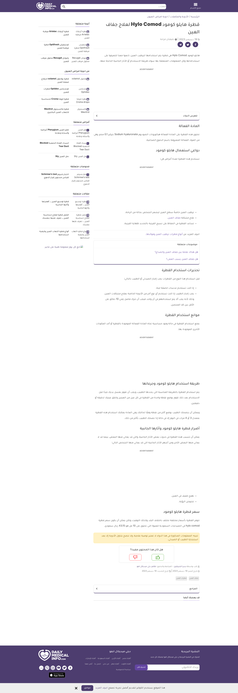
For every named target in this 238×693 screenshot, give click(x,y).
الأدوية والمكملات (179, 17)
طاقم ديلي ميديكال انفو (146, 567)
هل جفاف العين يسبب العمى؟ (182, 259)
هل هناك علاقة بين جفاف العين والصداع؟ (176, 252)
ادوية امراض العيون (157, 17)
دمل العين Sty (62, 157)
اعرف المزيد (101, 688)
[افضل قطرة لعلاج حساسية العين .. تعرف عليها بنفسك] (80, 220)
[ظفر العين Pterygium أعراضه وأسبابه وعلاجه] (80, 133)
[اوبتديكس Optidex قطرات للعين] (80, 91)
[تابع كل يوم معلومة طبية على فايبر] (63, 247)
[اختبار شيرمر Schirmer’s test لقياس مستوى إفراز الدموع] (80, 179)
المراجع (193, 589)
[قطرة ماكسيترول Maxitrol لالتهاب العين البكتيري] (80, 111)
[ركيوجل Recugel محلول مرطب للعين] (80, 60)
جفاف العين (174, 218)
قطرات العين (181, 578)
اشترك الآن (141, 667)
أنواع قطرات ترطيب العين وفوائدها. (164, 234)
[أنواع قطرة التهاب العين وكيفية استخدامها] (80, 235)
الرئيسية (195, 17)
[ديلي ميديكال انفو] (46, 6)
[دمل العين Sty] (80, 157)
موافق (87, 688)
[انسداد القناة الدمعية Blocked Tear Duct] (80, 147)
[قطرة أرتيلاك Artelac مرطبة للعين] (80, 35)
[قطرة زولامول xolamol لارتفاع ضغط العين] (80, 79)
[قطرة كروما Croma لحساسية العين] (80, 101)
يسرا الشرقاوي (180, 567)
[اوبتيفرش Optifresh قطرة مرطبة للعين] (80, 48)
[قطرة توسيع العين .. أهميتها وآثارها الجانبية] (80, 205)
